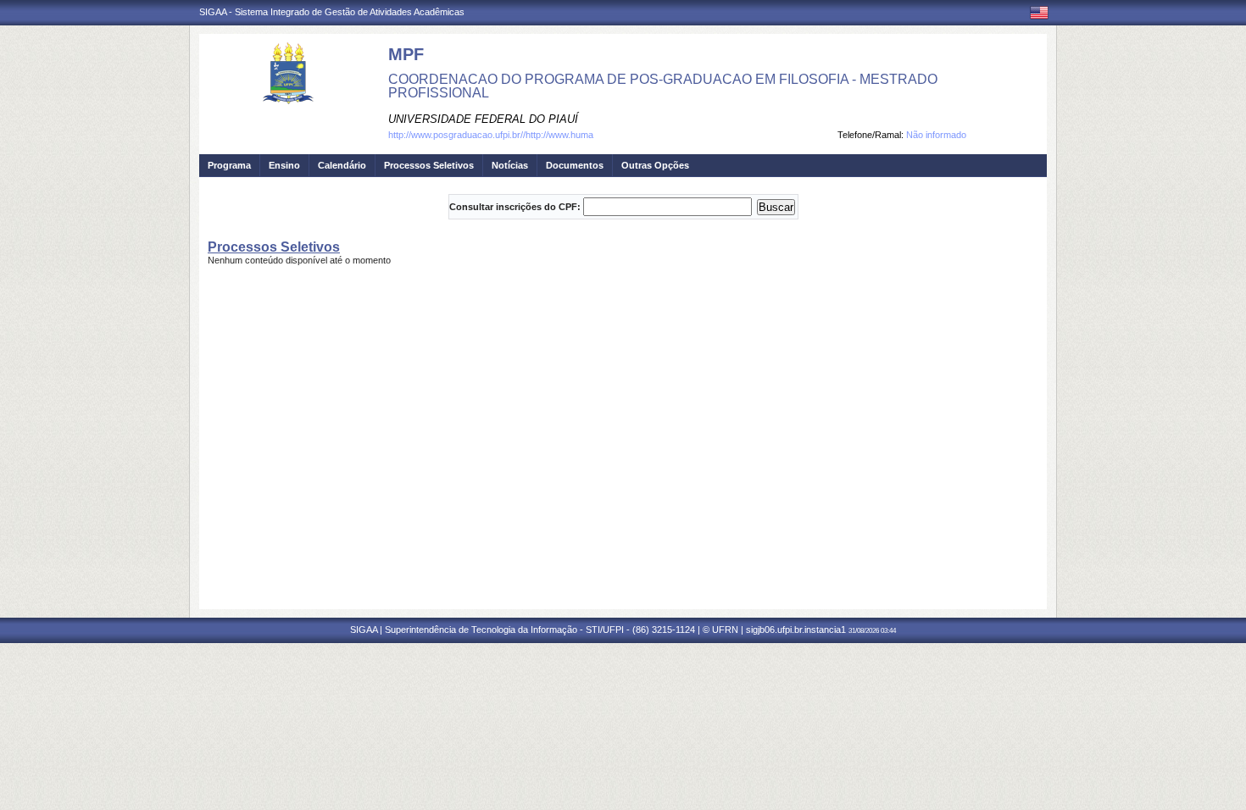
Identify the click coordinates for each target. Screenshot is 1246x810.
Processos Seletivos (429, 165)
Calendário (342, 165)
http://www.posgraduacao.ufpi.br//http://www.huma (490, 135)
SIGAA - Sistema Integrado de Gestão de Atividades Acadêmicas (331, 12)
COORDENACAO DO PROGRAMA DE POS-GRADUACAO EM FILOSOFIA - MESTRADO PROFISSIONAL (662, 86)
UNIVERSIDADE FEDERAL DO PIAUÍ (483, 119)
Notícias (510, 165)
